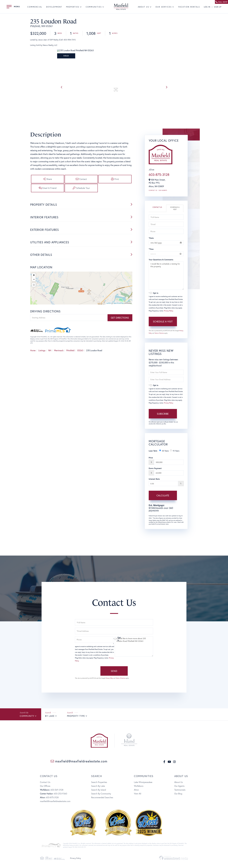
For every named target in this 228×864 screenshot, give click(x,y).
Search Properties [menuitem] (99, 782)
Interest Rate (154, 479)
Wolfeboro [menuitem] (138, 786)
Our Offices (45, 786)
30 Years (165, 451)
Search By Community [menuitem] (101, 793)
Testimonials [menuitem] (179, 789)
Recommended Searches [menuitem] (102, 797)
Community (27, 716)
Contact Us (153, 190)
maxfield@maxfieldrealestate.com (80, 761)
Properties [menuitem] (72, 7)
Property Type (76, 716)
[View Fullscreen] (34, 285)
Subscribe (163, 413)
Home (32, 350)
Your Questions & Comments (161, 259)
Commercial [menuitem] (34, 7)
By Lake (50, 716)
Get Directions (120, 317)
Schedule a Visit (174, 208)
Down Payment (155, 468)
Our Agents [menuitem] (179, 786)
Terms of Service (159, 333)
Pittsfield (70, 350)
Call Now (222, 2)
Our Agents (163, 190)
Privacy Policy (168, 311)
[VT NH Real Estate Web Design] (173, 858)
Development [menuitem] (54, 7)
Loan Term (153, 451)
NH (49, 350)
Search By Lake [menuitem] (98, 786)
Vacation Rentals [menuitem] (189, 7)
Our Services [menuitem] (164, 7)
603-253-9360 (60, 793)
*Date (151, 238)
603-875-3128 (159, 174)
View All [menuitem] (137, 793)
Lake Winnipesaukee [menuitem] (143, 782)
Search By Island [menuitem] (98, 789)
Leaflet (108, 303)
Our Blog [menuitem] (178, 793)
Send (114, 671)
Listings (41, 350)
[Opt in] (114, 638)
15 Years (176, 451)
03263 (80, 350)
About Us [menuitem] (143, 7)
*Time (151, 249)
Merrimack (58, 350)
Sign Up (217, 7)
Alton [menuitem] (136, 789)
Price (151, 457)
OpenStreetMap (118, 303)
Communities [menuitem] (94, 7)
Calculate (162, 495)
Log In (207, 7)
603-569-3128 (57, 789)
